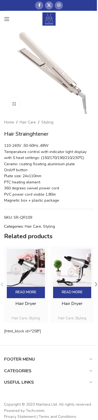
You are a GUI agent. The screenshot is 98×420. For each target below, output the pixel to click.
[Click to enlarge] (14, 104)
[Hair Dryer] (26, 268)
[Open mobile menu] (6, 19)
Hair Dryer (26, 304)
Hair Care (28, 122)
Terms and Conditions (57, 416)
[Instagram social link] (59, 5)
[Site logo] (49, 18)
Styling (47, 122)
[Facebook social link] (39, 5)
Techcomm (35, 410)
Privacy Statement (20, 416)
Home (9, 122)
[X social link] (49, 5)
